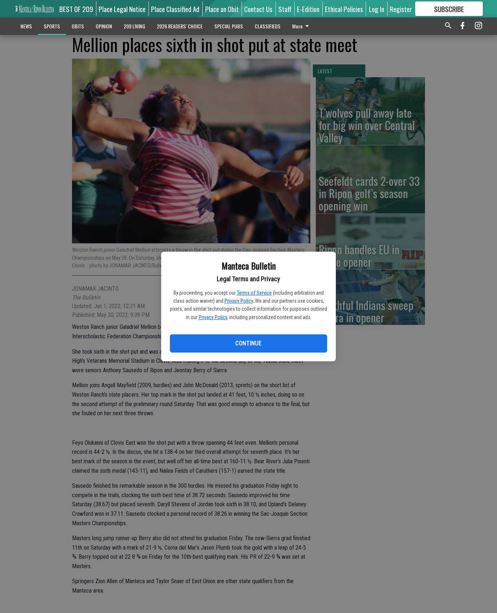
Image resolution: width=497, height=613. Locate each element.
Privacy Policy (238, 301)
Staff (284, 8)
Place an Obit (222, 8)
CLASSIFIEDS (268, 26)
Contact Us (258, 8)
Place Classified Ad (175, 8)
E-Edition (308, 8)
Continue (248, 343)
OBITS (78, 26)
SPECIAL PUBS (228, 26)
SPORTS (52, 26)
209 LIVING (134, 26)
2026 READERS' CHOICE (180, 26)
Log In (376, 8)
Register (401, 8)
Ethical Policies (344, 8)
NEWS (26, 26)
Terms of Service (254, 293)
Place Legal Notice (122, 8)
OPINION (104, 26)
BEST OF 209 (76, 8)
